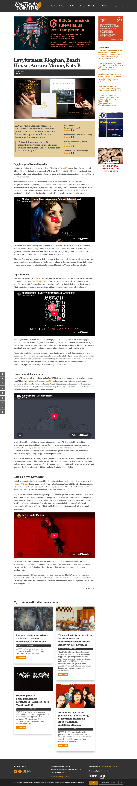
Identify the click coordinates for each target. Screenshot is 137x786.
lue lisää (21, 657)
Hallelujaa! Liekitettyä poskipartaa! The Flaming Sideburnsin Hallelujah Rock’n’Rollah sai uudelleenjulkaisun (73, 719)
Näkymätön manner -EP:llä (40, 381)
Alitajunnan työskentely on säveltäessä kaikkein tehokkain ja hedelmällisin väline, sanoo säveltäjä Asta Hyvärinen (110, 54)
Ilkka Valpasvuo (20, 646)
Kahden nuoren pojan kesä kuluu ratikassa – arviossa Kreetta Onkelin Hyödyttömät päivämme (109, 77)
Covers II (63, 168)
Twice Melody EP (37, 281)
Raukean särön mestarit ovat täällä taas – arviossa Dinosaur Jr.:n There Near (32, 639)
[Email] (2, 407)
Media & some (93, 6)
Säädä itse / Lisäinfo (108, 783)
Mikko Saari (20, 71)
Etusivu (54, 6)
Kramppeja (114, 6)
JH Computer (105, 771)
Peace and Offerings (21, 484)
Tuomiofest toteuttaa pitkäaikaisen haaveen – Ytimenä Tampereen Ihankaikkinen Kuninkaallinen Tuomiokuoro (108, 100)
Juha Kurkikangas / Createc (109, 767)
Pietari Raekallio (63, 649)
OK (94, 783)
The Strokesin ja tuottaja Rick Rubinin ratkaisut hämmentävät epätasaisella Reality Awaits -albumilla (75, 640)
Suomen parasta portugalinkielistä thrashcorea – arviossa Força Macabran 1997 (32, 700)
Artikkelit (62, 6)
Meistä (104, 6)
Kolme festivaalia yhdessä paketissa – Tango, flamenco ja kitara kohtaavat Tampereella (110, 66)
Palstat (82, 6)
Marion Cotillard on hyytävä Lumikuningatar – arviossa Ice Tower (109, 88)
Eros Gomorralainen (22, 709)
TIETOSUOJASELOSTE (62, 777)
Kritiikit (73, 6)
